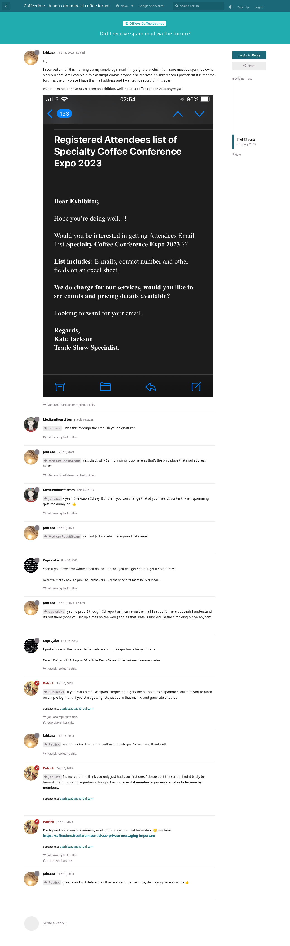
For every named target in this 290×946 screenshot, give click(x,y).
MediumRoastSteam (64, 461)
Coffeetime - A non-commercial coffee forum (67, 5)
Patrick (54, 744)
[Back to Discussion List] (6, 6)
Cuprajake (56, 611)
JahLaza (54, 428)
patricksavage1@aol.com (76, 708)
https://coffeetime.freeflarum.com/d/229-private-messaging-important (99, 835)
